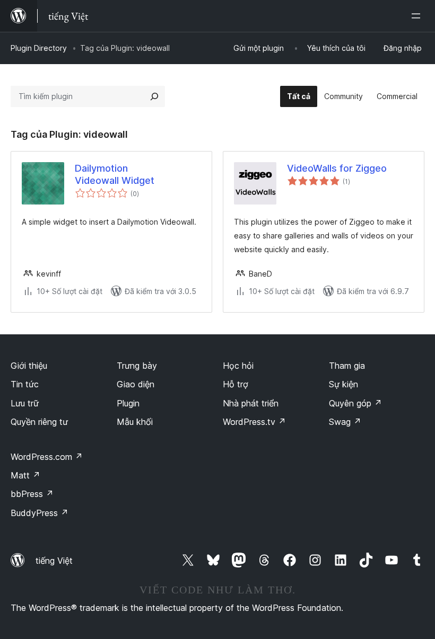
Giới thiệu (29, 365)
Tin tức (25, 384)
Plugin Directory (39, 47)
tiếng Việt (54, 560)
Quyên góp (355, 403)
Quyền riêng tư (39, 421)
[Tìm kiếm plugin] (154, 96)
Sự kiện (343, 384)
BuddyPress (39, 513)
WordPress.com (47, 456)
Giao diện (135, 384)
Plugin (128, 403)
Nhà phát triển (251, 403)
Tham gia (347, 365)
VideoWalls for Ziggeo (337, 168)
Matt (25, 475)
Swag (345, 421)
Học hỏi (238, 365)
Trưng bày (137, 365)
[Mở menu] (418, 16)
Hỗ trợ (235, 384)
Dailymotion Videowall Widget (114, 174)
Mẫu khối (135, 421)
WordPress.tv (254, 421)
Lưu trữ (25, 403)
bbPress (32, 494)
